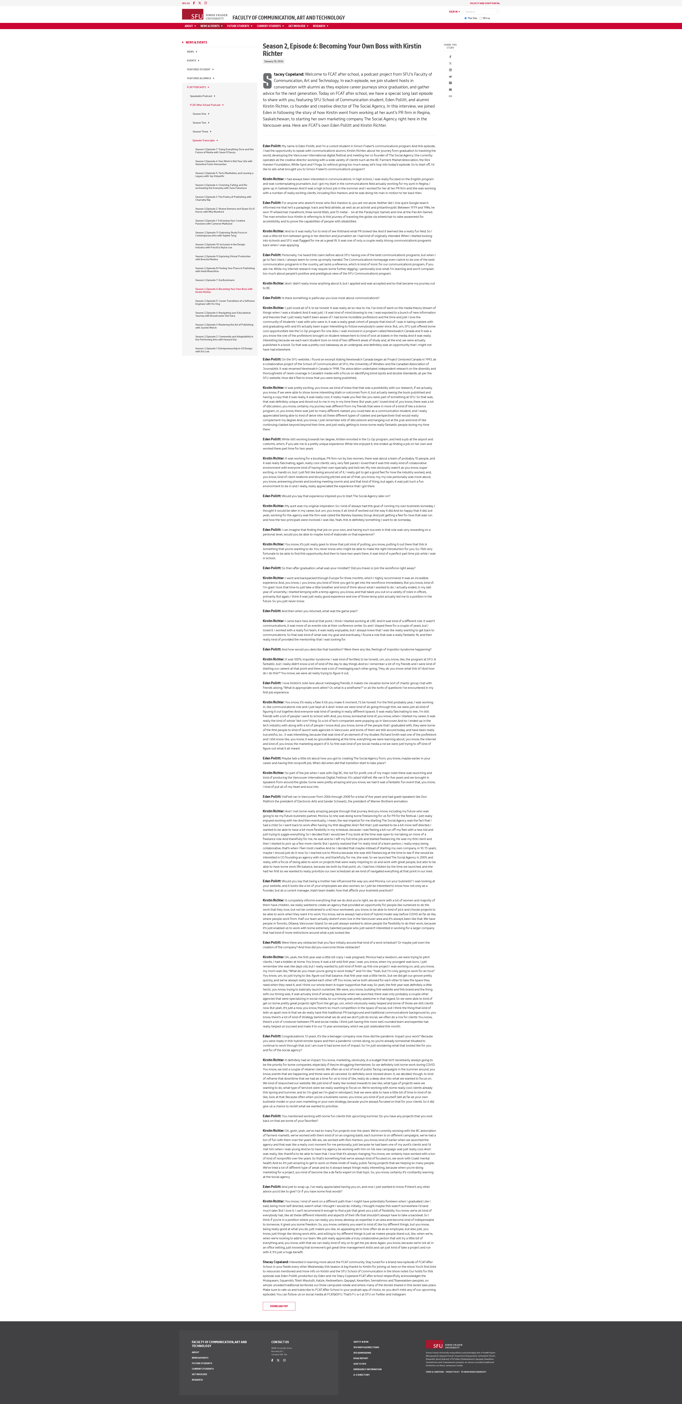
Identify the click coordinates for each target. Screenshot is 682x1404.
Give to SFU (359, 1363)
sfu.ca (186, 3)
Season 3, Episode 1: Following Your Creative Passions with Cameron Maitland (220, 222)
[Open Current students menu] (284, 26)
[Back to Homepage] (205, 14)
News (190, 51)
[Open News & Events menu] (222, 26)
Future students (238, 26)
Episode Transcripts (204, 140)
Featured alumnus (199, 78)
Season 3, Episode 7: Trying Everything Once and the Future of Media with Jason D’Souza (224, 151)
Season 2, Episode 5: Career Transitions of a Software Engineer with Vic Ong (225, 302)
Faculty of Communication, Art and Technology (288, 17)
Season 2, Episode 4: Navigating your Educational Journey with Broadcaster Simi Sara (223, 314)
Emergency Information (367, 1369)
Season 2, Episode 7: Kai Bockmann (215, 280)
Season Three (200, 131)
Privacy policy (452, 1372)
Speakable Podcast (201, 96)
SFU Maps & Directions (366, 1347)
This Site (472, 18)
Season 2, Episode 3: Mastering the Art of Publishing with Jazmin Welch (224, 326)
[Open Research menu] (328, 26)
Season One (199, 113)
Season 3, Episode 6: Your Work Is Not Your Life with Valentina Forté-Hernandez (223, 163)
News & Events (210, 26)
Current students (269, 26)
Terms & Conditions (435, 1372)
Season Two (199, 122)
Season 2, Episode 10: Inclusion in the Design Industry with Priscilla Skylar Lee (220, 246)
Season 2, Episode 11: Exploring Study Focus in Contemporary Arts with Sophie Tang (221, 234)
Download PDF (279, 1306)
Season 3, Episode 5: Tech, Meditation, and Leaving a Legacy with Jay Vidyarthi (224, 175)
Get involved (296, 26)
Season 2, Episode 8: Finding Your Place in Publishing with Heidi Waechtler (225, 270)
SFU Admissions (362, 1352)
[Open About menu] (196, 26)
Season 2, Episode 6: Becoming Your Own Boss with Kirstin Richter (224, 291)
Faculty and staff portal (485, 3)
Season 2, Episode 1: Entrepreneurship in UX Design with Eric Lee (223, 350)
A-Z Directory (361, 1374)
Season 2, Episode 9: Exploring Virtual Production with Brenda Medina (223, 258)
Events (191, 60)
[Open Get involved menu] (308, 26)
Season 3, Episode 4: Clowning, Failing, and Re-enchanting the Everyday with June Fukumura (221, 187)
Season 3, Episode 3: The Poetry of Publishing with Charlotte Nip (223, 198)
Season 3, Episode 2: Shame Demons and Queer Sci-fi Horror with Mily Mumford (225, 210)
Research (319, 26)
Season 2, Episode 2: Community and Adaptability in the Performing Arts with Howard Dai (224, 338)
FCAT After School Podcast (205, 104)
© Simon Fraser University (473, 1372)
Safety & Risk (361, 1341)
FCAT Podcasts (196, 87)
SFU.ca (486, 18)
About (189, 26)
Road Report (360, 1358)
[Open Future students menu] (252, 26)
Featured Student (198, 69)
